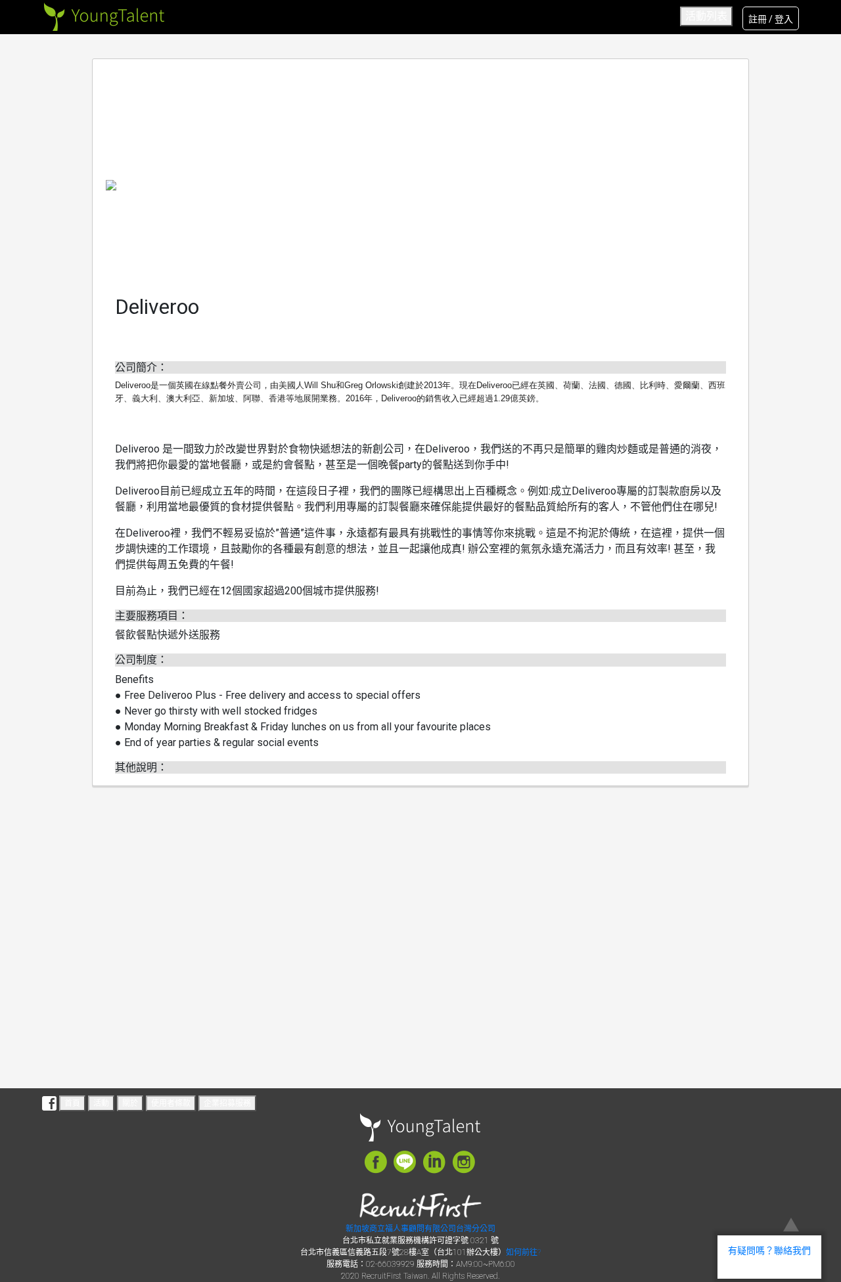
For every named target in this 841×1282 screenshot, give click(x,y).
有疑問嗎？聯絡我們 (769, 1250)
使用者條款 (171, 1103)
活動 (101, 1103)
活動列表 (706, 16)
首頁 (72, 1103)
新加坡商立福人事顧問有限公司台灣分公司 (420, 1228)
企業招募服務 (227, 1103)
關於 (130, 1103)
